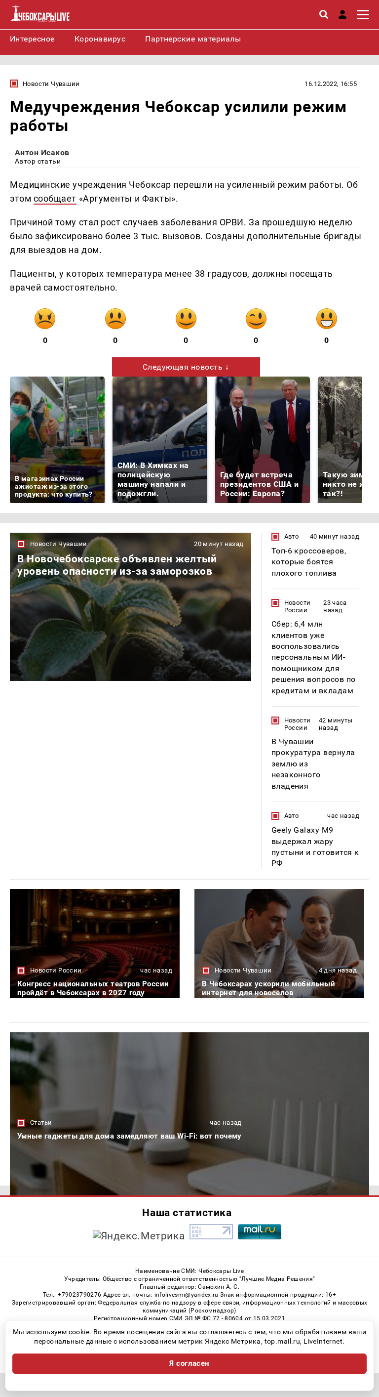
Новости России (297, 606)
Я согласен (189, 1363)
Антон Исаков (42, 152)
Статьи (41, 1122)
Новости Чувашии (51, 83)
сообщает (55, 198)
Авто (291, 536)
